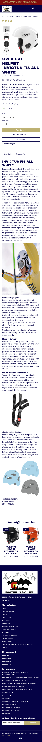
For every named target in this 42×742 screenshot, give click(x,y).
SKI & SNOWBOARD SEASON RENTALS (18, 644)
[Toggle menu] (37, 9)
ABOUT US (6, 696)
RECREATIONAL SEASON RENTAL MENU (19, 684)
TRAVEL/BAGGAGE (9, 635)
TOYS (4, 647)
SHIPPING (6, 714)
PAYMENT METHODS (11, 711)
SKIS (4, 608)
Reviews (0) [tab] (20, 154)
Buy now (21, 139)
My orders (6, 658)
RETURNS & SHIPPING (11, 708)
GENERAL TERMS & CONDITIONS (16, 702)
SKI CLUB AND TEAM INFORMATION (17, 690)
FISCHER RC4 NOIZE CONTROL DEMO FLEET (20, 678)
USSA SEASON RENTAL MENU (14, 681)
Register (5, 655)
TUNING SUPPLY (9, 629)
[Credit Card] (20, 739)
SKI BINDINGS (8, 611)
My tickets (6, 661)
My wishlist (7, 664)
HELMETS (6, 620)
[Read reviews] (9, 104)
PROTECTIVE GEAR (10, 626)
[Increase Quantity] (9, 124)
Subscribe (32, 723)
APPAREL (6, 632)
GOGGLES (6, 623)
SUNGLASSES (7, 638)
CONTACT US (7, 693)
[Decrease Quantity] (4, 124)
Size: (4, 113)
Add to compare (10, 144)
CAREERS (6, 699)
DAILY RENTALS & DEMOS (13, 687)
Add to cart (21, 130)
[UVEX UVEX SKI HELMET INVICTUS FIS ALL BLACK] (11, 536)
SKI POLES (6, 617)
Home (4, 17)
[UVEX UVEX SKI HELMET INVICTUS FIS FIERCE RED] (31, 536)
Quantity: (5, 120)
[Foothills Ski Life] (7, 9)
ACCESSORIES (7, 641)
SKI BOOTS (6, 614)
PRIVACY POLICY (9, 705)
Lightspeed (6, 735)
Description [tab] (8, 154)
